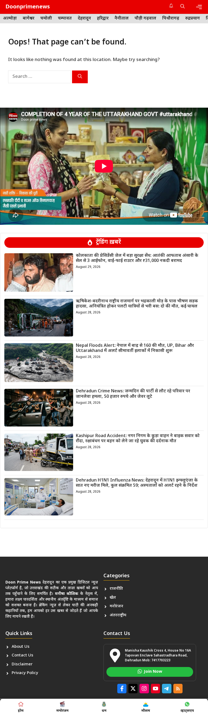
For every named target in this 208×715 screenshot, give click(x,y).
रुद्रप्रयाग (192, 18)
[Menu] (199, 7)
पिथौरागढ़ (170, 18)
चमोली (46, 18)
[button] (182, 7)
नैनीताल (122, 18)
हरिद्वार (103, 18)
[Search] (80, 76)
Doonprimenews (27, 7)
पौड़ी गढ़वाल (145, 18)
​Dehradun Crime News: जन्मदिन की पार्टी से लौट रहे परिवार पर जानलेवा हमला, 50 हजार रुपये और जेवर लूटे (133, 394)
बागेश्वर (28, 18)
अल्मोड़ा (10, 18)
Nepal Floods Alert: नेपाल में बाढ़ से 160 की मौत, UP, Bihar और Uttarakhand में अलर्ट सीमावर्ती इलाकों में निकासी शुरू (135, 348)
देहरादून (84, 18)
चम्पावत (65, 18)
